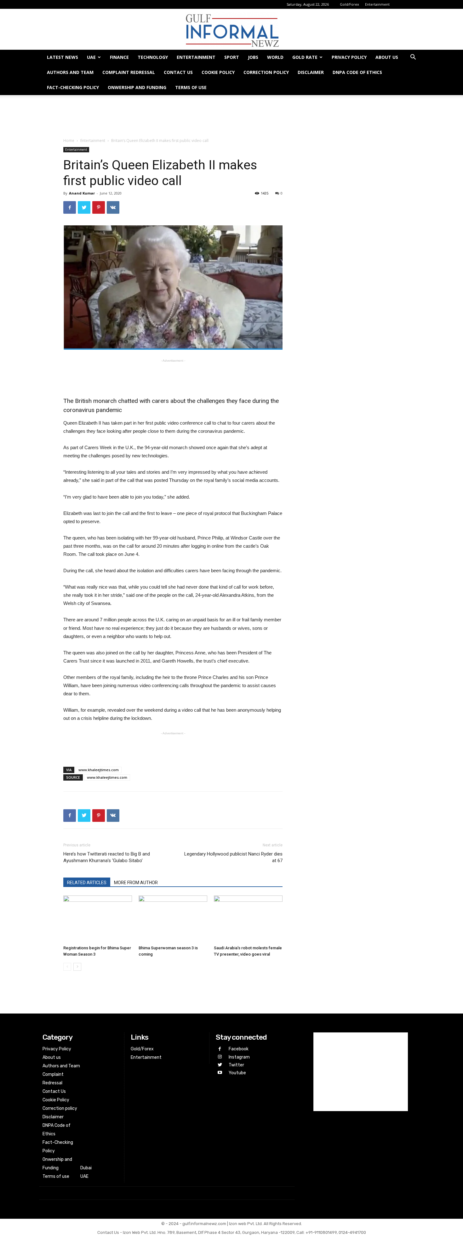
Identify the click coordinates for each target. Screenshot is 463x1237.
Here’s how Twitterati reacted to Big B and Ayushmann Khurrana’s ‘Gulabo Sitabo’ (106, 857)
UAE (91, 57)
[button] (412, 58)
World (275, 57)
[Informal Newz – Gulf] (231, 29)
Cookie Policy (218, 72)
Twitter (236, 1065)
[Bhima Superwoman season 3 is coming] (173, 919)
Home (68, 140)
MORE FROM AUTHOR (136, 882)
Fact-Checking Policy (73, 87)
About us (386, 57)
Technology (153, 57)
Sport (231, 57)
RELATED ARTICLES (86, 882)
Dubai (86, 1168)
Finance (119, 57)
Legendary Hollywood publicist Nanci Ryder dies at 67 (233, 857)
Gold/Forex (349, 4)
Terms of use (191, 87)
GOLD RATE (304, 57)
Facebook (239, 1049)
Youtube (237, 1073)
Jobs (253, 57)
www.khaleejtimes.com (98, 769)
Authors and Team (70, 72)
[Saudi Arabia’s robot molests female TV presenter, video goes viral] (248, 919)
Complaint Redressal (128, 72)
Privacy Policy (349, 57)
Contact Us (178, 72)
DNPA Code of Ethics (357, 72)
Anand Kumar (82, 193)
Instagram (239, 1057)
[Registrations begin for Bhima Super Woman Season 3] (97, 919)
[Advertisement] (231, 117)
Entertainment (377, 4)
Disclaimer (311, 72)
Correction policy (266, 72)
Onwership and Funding (137, 87)
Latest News (62, 57)
